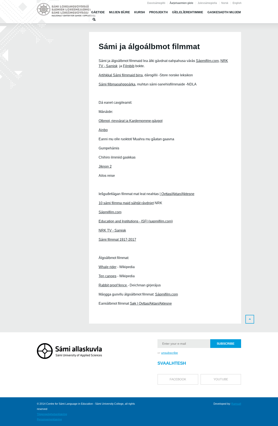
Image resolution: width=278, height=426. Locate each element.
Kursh (139, 12)
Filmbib (128, 66)
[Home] (66, 10)
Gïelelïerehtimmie (187, 12)
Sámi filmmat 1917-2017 (117, 239)
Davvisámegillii (156, 3)
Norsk (224, 3)
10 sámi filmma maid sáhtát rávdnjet (126, 203)
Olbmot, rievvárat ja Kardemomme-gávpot (130, 121)
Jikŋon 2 (105, 166)
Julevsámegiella (207, 3)
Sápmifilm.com (207, 61)
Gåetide (98, 12)
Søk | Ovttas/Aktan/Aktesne (151, 303)
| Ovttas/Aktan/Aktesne (177, 194)
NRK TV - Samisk (112, 230)
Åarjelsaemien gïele (181, 3)
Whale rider (107, 267)
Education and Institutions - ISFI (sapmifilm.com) (136, 221)
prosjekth (158, 12)
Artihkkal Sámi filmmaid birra (121, 75)
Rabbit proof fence (113, 285)
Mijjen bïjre (119, 12)
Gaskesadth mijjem (224, 12)
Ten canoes (107, 276)
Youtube (220, 379)
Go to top (249, 319)
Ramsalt (236, 403)
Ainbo (103, 130)
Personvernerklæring (49, 419)
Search (94, 19)
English (237, 3)
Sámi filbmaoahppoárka (117, 84)
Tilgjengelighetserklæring (52, 414)
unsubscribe (169, 352)
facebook (178, 379)
